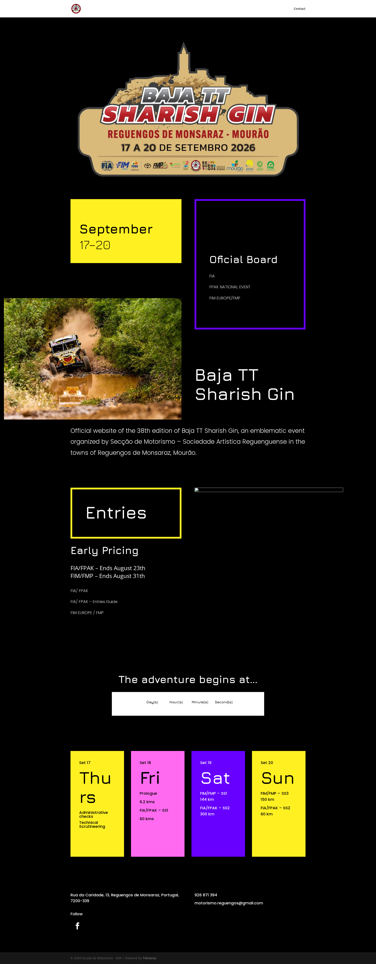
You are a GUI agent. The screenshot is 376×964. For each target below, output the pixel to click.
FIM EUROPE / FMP (87, 612)
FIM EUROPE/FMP (224, 298)
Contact (300, 9)
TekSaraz (149, 958)
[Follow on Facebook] (77, 926)
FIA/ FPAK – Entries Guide (94, 601)
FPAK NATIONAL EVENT (229, 287)
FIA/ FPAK (79, 590)
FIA (212, 276)
